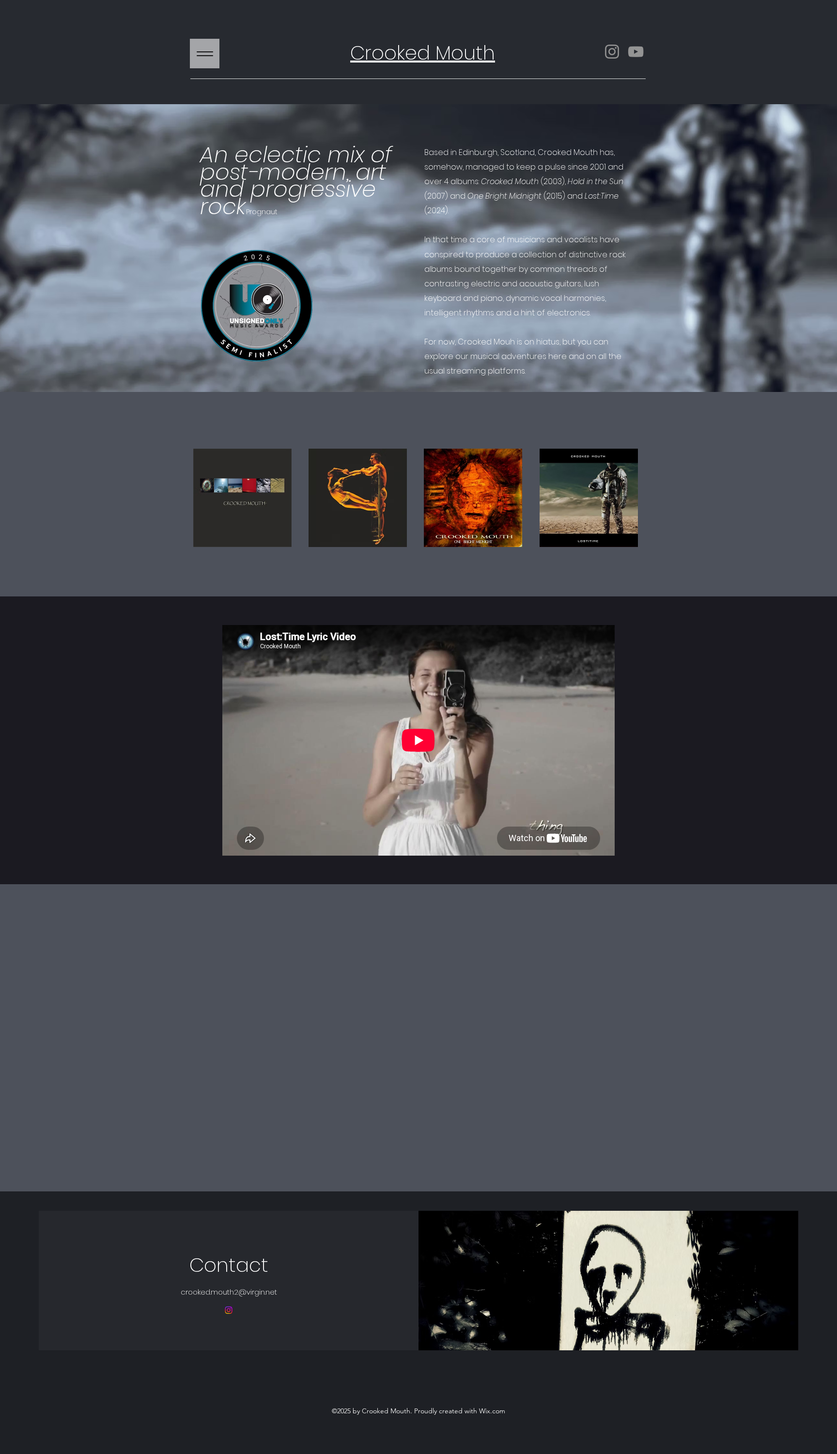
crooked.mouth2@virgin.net (229, 1292)
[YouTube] (635, 51)
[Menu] (204, 53)
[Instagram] (612, 51)
